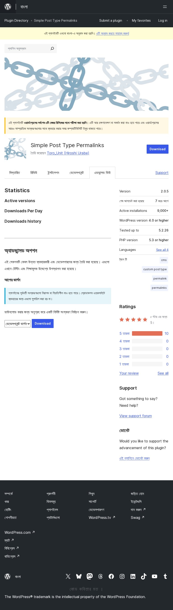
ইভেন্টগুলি (136, 501)
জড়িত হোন (137, 493)
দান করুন (138, 509)
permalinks (159, 287)
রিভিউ (33, 172)
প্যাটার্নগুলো (53, 517)
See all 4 (162, 250)
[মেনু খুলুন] (166, 7)
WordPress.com (20, 532)
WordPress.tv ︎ (102, 517)
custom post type (155, 269)
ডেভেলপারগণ (96, 509)
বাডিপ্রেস (12, 556)
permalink (160, 278)
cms (164, 260)
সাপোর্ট (92, 501)
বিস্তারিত (14, 172)
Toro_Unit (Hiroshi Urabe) (68, 153)
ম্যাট (9, 540)
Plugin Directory (16, 20)
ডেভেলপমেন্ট (77, 172)
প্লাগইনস (52, 509)
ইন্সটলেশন (53, 172)
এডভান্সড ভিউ (102, 172)
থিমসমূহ (51, 501)
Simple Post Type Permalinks (67, 145)
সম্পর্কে (9, 493)
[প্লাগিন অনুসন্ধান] (52, 48)
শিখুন (91, 493)
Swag (138, 517)
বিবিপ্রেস (12, 548)
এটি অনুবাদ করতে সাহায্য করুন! (112, 33)
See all (163, 373)
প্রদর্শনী (51, 493)
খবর (7, 501)
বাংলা (18, 576)
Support (161, 172)
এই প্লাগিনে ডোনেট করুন (134, 458)
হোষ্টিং (8, 509)
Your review (129, 373)
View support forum (135, 416)
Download (158, 149)
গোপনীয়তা (10, 517)
